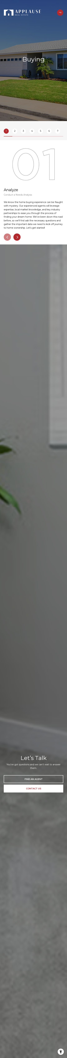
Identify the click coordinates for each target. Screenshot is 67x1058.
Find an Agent (34, 779)
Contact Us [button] (33, 788)
